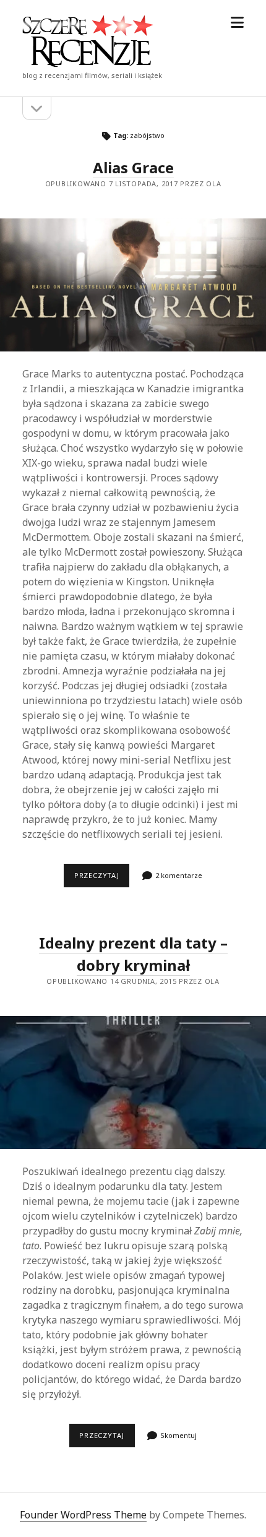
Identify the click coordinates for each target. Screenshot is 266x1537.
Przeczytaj (101, 878)
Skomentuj (178, 1435)
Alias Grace (133, 167)
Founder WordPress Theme (83, 1515)
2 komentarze (178, 875)
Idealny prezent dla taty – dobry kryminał (133, 1082)
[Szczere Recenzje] (87, 63)
